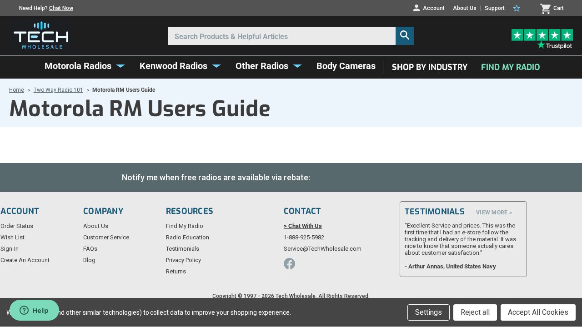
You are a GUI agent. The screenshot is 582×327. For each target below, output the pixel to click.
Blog (89, 260)
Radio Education (187, 237)
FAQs (90, 248)
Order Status (16, 226)
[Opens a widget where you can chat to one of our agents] (34, 311)
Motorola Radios (78, 65)
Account (434, 8)
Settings (428, 312)
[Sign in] (518, 8)
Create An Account (25, 260)
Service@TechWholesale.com (322, 248)
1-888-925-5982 (304, 237)
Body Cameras (346, 65)
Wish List (12, 237)
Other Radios (262, 65)
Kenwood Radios (173, 65)
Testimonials (182, 248)
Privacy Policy (183, 260)
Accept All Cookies (538, 312)
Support (495, 8)
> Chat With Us (303, 226)
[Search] (405, 36)
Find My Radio (510, 67)
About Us (465, 8)
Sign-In (9, 248)
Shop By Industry (429, 67)
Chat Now (61, 8)
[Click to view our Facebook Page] (289, 263)
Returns (176, 271)
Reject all (475, 312)
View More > (494, 212)
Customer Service (106, 237)
